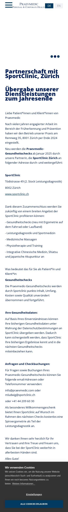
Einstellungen (34, 494)
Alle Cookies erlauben (34, 503)
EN (59, 6)
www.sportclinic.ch (17, 194)
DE (49, 6)
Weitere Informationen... (23, 483)
